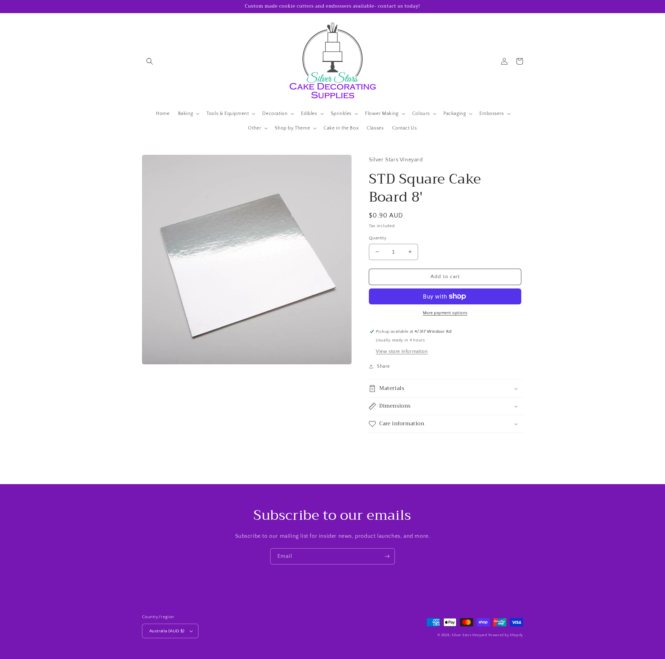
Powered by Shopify (505, 635)
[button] (149, 61)
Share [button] (383, 366)
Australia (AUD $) (167, 631)
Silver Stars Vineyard (469, 635)
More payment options (445, 313)
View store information (402, 351)
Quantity (378, 237)
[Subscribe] (386, 556)
